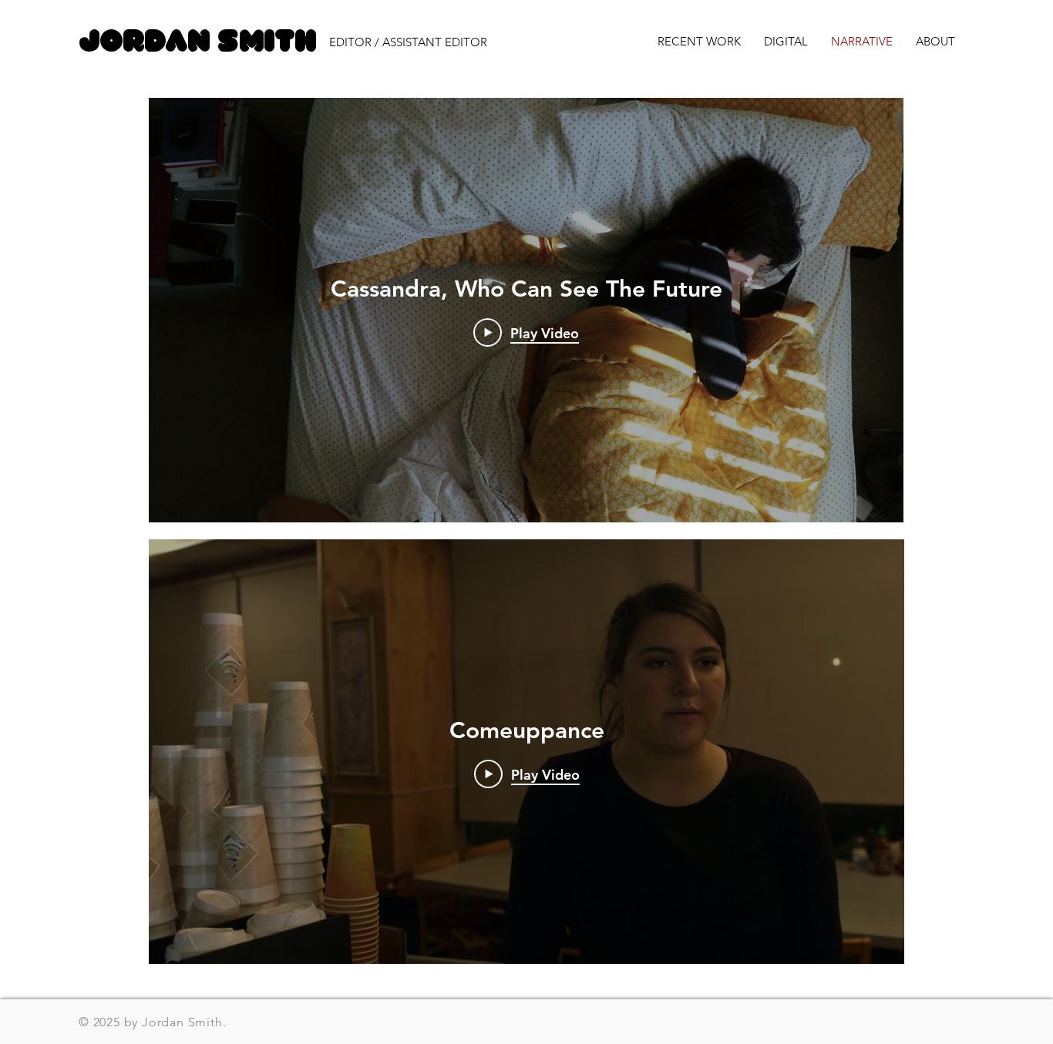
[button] (424, 42)
